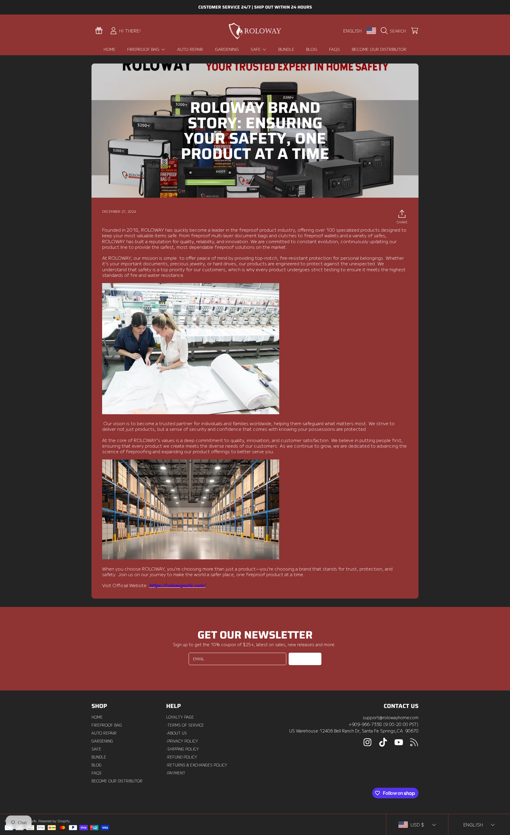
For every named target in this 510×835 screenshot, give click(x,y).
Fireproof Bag (144, 49)
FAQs (96, 773)
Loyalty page (180, 717)
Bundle (98, 757)
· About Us (176, 733)
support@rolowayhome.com (391, 717)
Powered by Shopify (53, 820)
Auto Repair (104, 733)
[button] (394, 31)
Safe (256, 49)
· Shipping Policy (182, 749)
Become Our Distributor (117, 781)
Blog (96, 765)
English (352, 30)
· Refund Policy (181, 757)
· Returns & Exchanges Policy (196, 765)
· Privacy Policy (182, 741)
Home (97, 717)
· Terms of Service (185, 725)
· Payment (175, 773)
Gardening (102, 741)
